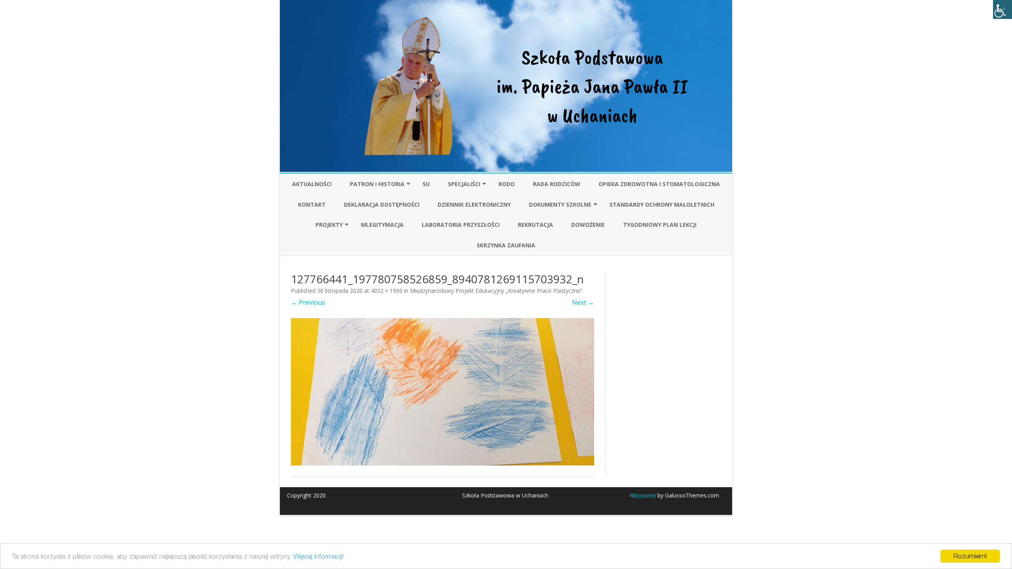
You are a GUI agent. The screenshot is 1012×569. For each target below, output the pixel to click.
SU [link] (426, 184)
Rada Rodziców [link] (556, 184)
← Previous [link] (308, 302)
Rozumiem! (970, 556)
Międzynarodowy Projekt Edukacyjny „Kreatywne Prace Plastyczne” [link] (496, 290)
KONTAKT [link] (312, 204)
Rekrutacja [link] (535, 224)
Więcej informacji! (318, 556)
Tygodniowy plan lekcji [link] (660, 224)
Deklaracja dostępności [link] (381, 204)
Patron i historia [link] (377, 184)
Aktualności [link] (312, 184)
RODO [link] (506, 184)
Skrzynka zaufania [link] (506, 245)
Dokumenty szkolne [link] (560, 204)
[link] (1002, 9)
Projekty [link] (329, 224)
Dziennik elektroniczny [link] (474, 204)
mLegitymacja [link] (382, 224)
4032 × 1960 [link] (386, 290)
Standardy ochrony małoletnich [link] (662, 204)
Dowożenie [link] (588, 224)
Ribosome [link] (643, 495)
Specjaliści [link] (464, 184)
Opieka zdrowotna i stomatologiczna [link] (659, 184)
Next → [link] (583, 302)
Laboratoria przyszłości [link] (461, 224)
